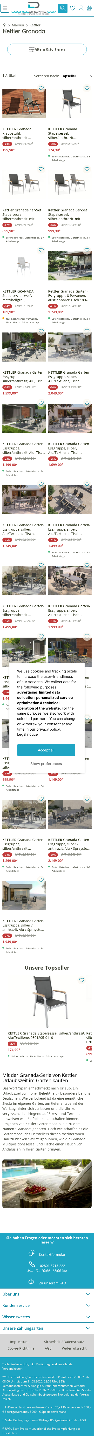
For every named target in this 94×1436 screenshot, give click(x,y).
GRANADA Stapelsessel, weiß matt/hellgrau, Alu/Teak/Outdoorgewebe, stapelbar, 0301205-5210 (23, 295)
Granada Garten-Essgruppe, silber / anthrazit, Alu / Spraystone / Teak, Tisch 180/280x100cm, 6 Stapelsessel (23, 925)
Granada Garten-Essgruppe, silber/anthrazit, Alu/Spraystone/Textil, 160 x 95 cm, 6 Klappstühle (23, 610)
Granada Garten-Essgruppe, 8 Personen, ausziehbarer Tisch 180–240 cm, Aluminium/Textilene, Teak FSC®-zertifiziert (69, 295)
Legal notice (27, 734)
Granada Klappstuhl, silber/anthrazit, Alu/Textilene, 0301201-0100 (21, 133)
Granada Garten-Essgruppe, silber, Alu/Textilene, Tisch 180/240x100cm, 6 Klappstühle (23, 529)
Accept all (46, 750)
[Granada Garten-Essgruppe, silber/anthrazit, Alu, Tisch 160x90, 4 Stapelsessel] (24, 418)
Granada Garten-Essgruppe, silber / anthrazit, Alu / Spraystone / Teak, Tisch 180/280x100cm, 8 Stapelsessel (69, 844)
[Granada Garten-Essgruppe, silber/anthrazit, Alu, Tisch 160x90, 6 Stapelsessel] (24, 652)
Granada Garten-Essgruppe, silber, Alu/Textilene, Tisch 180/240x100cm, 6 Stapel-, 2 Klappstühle (69, 610)
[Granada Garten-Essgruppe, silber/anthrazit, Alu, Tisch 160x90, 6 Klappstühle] (24, 347)
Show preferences (46, 763)
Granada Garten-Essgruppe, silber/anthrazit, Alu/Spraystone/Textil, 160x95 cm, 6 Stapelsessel (23, 844)
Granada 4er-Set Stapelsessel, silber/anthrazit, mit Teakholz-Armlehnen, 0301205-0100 (21, 214)
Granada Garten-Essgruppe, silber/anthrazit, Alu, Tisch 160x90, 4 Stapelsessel (23, 448)
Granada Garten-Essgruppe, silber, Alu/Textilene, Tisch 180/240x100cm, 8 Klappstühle (69, 376)
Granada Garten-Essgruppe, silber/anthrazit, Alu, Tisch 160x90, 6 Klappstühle (23, 376)
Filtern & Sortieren (49, 49)
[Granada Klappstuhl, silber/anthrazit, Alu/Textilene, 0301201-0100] (24, 103)
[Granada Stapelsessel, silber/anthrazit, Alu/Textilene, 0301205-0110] (70, 103)
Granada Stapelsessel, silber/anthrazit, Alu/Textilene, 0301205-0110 (67, 133)
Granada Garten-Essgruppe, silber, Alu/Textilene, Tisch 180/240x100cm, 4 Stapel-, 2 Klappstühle (69, 448)
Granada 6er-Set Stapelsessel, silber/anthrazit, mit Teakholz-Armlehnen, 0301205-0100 (67, 214)
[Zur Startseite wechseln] (34, 8)
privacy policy (48, 729)
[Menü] (4, 8)
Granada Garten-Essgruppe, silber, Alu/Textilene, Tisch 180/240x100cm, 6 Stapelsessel (69, 529)
